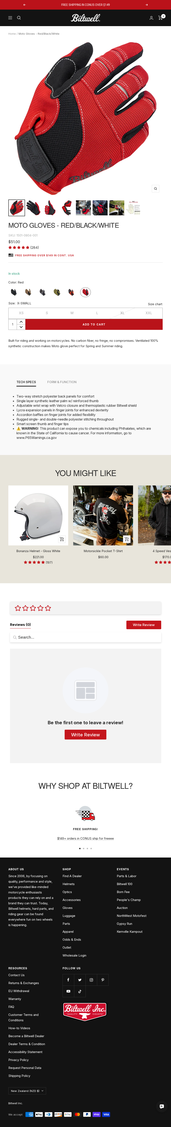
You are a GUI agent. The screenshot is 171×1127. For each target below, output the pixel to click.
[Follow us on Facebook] (68, 980)
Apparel (68, 932)
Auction (122, 908)
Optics (67, 892)
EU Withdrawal (18, 991)
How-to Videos (19, 1028)
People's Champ (129, 900)
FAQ (11, 1007)
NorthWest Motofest (131, 916)
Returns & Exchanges (23, 983)
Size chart (155, 304)
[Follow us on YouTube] (68, 991)
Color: (16, 282)
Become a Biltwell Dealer (26, 1036)
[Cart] (160, 18)
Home (12, 33)
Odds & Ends (72, 939)
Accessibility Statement (25, 1052)
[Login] (151, 18)
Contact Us (16, 975)
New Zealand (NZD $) (25, 1091)
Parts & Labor (126, 876)
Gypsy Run (124, 924)
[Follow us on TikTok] (80, 991)
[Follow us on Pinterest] (102, 980)
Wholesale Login (74, 955)
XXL (149, 313)
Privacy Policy (18, 1060)
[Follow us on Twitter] (80, 980)
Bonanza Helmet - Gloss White (38, 551)
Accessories (72, 900)
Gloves (68, 908)
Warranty (14, 999)
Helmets (69, 884)
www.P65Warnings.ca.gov (36, 438)
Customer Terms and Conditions (23, 1017)
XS (21, 313)
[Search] (19, 18)
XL (122, 313)
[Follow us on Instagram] (91, 980)
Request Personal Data (24, 1068)
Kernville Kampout (129, 932)
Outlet (67, 947)
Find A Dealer (72, 876)
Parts (66, 924)
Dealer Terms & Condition (26, 1044)
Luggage (69, 916)
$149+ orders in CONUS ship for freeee (85, 838)
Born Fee (123, 892)
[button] (23, 248)
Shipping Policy (19, 1076)
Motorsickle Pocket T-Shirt (103, 551)
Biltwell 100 (124, 884)
